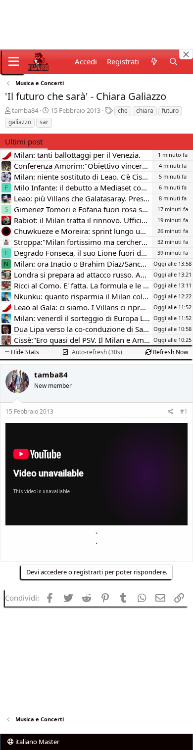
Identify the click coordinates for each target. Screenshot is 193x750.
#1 (184, 411)
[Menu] (13, 61)
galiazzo (19, 122)
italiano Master (36, 741)
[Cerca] (173, 61)
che (123, 110)
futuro (170, 110)
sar (44, 122)
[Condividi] (170, 412)
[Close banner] (186, 54)
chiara (144, 110)
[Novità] (153, 61)
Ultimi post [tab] (24, 141)
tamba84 (25, 110)
